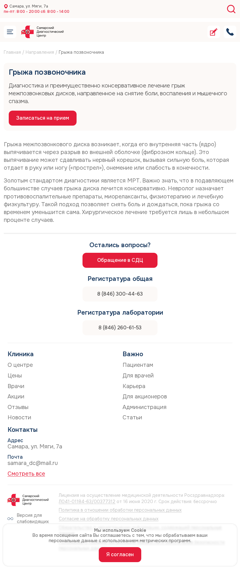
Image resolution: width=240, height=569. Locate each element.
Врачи (16, 386)
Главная (12, 52)
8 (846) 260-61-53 (120, 327)
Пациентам (137, 365)
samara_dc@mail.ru (33, 463)
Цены (15, 375)
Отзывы (18, 407)
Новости (19, 417)
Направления (40, 52)
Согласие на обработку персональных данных (108, 519)
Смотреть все (26, 473)
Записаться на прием (42, 118)
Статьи (132, 417)
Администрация (144, 407)
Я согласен (120, 554)
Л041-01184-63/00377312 (87, 501)
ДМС (85, 44)
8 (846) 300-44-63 (120, 294)
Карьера (133, 386)
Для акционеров (144, 396)
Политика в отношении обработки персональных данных (120, 510)
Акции (16, 396)
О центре (20, 365)
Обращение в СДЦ (120, 260)
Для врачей (138, 375)
